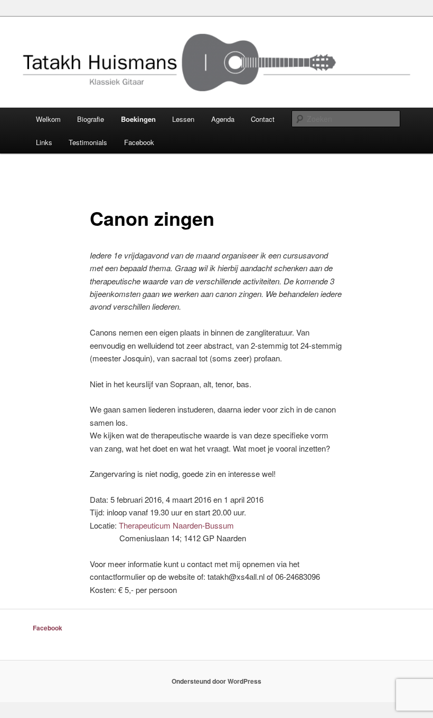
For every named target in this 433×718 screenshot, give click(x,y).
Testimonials (88, 142)
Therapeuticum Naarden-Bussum (176, 525)
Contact (263, 119)
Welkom (48, 119)
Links (44, 142)
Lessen (183, 119)
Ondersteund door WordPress (216, 681)
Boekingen (138, 119)
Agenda (222, 119)
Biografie (90, 119)
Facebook (139, 142)
